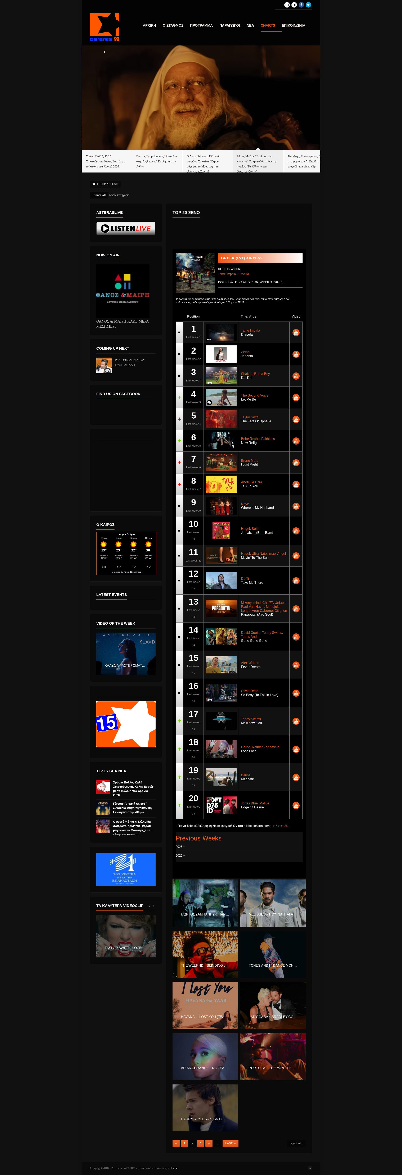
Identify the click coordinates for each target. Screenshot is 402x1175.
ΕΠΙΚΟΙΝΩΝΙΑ (293, 25)
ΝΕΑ (250, 25)
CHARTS (268, 25)
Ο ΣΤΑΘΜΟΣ (173, 25)
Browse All (99, 195)
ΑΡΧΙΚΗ (149, 25)
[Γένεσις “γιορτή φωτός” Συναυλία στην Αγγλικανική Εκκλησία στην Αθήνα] (103, 808)
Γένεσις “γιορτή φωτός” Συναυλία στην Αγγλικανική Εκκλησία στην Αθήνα (132, 808)
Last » (230, 1143)
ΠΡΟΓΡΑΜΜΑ (201, 25)
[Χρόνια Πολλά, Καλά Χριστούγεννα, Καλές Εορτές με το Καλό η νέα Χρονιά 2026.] (103, 787)
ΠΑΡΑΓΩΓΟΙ (229, 25)
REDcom (173, 1168)
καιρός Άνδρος (127, 534)
